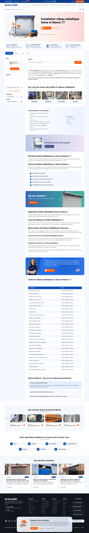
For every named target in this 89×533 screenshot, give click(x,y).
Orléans (64, 513)
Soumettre (78, 62)
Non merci (42, 528)
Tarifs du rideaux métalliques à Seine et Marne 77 (39, 129)
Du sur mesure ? (34, 120)
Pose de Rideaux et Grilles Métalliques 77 (39, 123)
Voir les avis (14, 68)
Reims (64, 511)
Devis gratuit (50, 146)
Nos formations (16, 1)
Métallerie (43, 511)
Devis (73, 1)
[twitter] (12, 521)
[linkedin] (15, 521)
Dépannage (55, 511)
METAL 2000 (7, 9)
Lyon (64, 505)
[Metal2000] (11, 5)
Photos (16, 53)
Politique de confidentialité (74, 527)
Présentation (9, 53)
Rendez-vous (57, 28)
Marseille (64, 503)
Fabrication (55, 505)
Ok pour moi (34, 528)
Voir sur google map (14, 90)
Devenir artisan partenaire (34, 501)
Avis (22, 53)
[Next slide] (82, 418)
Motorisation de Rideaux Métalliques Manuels (38, 126)
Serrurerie (74, 5)
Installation (55, 507)
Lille (63, 509)
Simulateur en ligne (56, 501)
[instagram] (9, 521)
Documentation (9, 1)
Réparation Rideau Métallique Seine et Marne (40, 121)
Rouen (64, 515)
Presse (30, 511)
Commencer (33, 202)
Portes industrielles (45, 5)
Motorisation (55, 509)
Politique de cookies (50, 528)
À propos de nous (32, 509)
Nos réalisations (24, 1)
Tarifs (28, 53)
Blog (29, 503)
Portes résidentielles (54, 5)
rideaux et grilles (14, 9)
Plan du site (31, 513)
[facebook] (6, 521)
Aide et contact (31, 507)
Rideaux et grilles (35, 5)
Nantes (64, 507)
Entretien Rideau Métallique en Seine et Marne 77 (39, 114)
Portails (61, 5)
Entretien (54, 513)
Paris (64, 501)
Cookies (82, 527)
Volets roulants (67, 5)
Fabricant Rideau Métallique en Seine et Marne (39, 117)
